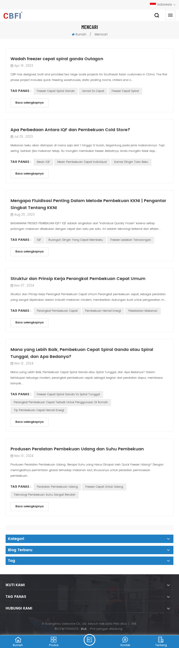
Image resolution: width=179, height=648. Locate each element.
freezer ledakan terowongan (130, 240)
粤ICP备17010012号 (66, 629)
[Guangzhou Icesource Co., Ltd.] (12, 15)
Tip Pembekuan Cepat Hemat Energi (39, 410)
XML (134, 624)
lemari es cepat (93, 91)
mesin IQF (43, 162)
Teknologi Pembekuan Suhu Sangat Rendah (45, 495)
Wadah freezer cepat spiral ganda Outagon (56, 59)
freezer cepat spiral (125, 91)
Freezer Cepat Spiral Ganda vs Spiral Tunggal (68, 394)
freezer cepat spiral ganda (56, 91)
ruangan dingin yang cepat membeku (75, 240)
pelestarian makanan (143, 311)
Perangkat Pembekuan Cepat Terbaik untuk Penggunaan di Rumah (61, 402)
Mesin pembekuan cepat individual (82, 162)
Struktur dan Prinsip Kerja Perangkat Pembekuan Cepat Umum (77, 278)
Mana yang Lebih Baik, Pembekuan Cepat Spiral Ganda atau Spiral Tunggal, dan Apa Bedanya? (81, 353)
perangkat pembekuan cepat (57, 311)
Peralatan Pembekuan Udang (57, 487)
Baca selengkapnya (29, 103)
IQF (39, 240)
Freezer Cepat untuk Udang (104, 487)
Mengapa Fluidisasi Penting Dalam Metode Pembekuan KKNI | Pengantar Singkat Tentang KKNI (88, 204)
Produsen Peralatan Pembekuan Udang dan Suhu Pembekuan (77, 449)
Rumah (81, 34)
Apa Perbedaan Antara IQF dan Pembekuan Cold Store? (70, 129)
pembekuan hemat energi (103, 311)
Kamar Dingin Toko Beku (131, 162)
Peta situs (120, 624)
